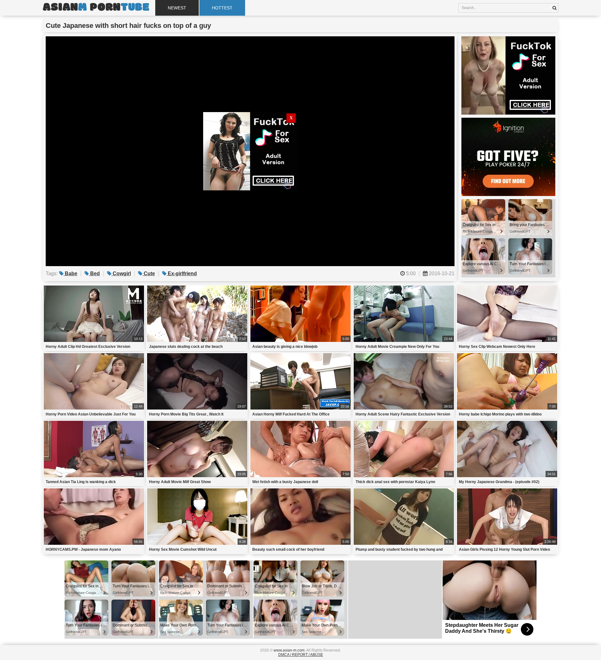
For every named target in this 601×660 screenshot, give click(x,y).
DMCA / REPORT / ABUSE (300, 654)
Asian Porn (96, 8)
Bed (94, 273)
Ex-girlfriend (182, 273)
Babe (70, 273)
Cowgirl (121, 273)
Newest (177, 7)
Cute (148, 273)
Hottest (222, 7)
